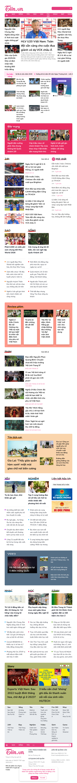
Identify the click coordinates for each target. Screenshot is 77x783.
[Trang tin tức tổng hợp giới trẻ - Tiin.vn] (14, 8)
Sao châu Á (11, 712)
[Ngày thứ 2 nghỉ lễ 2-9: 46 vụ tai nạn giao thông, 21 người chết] (65, 46)
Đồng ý (34, 778)
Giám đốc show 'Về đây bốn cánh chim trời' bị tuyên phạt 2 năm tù (15, 274)
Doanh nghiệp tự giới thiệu (55, 738)
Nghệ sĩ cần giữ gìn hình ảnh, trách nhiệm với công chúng (59, 147)
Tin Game (66, 728)
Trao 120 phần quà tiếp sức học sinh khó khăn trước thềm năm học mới (39, 634)
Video (43, 725)
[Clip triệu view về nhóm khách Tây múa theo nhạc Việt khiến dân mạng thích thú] (38, 135)
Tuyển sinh (44, 710)
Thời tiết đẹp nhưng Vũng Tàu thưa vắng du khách (39, 294)
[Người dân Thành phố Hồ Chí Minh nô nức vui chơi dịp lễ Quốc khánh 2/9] (34, 94)
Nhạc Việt (66, 710)
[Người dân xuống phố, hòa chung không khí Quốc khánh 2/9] (17, 135)
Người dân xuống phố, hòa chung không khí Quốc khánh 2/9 (15, 147)
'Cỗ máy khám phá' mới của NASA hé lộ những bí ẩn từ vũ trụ (62, 634)
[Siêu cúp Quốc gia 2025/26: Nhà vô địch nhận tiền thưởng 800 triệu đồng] (12, 49)
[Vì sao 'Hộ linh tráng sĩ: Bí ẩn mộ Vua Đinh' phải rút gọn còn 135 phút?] (14, 376)
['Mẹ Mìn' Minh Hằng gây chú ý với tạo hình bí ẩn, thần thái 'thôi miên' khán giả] (14, 411)
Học (35, 14)
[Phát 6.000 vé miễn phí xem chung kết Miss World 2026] (15, 239)
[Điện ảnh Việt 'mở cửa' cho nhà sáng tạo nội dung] (63, 313)
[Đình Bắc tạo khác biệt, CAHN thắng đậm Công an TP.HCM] (14, 193)
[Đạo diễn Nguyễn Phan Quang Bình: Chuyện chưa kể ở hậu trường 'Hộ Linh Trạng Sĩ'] (14, 361)
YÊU (7, 478)
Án (8, 732)
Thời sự (10, 730)
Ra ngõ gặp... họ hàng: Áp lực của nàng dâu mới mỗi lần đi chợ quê (15, 522)
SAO (7, 230)
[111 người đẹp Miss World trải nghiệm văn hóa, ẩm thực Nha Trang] (65, 23)
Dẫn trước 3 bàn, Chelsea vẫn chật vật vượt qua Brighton (61, 166)
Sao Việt (10, 710)
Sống (21, 14)
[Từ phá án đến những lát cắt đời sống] (30, 313)
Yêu (28, 14)
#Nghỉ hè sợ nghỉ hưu (33, 430)
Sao (13, 14)
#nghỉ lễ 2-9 (29, 173)
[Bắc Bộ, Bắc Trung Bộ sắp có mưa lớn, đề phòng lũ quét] (10, 81)
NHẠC (8, 590)
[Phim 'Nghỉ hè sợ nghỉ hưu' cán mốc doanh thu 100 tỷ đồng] (14, 425)
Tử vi (31, 732)
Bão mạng (14, 126)
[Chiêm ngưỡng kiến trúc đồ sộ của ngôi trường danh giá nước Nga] (34, 81)
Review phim (15, 306)
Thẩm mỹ (22, 730)
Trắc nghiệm (33, 730)
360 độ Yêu (33, 714)
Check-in (21, 714)
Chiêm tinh (33, 728)
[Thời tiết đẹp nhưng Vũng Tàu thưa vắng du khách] (10, 94)
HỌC (31, 590)
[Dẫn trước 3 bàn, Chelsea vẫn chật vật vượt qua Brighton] (14, 180)
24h (7, 159)
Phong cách (22, 712)
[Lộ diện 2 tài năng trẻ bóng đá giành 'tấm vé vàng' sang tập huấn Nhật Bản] (14, 205)
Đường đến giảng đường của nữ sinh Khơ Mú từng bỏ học (62, 461)
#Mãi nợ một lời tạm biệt (34, 404)
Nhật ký (32, 710)
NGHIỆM (33, 478)
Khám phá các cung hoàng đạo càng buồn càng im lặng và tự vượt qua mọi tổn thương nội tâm (39, 515)
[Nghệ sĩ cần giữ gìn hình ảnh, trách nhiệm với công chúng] (60, 135)
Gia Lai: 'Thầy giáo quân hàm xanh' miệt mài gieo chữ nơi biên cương (22, 464)
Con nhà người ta (43, 713)
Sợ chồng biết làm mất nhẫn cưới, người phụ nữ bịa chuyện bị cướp (16, 512)
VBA (20, 716)
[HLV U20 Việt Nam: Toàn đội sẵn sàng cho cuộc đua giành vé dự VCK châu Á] (38, 28)
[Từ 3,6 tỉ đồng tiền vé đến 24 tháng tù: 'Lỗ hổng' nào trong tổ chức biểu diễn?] (15, 599)
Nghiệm (71, 14)
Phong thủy (33, 734)
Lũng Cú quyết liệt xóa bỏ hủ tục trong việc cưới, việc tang (16, 542)
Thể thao (43, 734)
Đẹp (62, 14)
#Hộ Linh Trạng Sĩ (31, 368)
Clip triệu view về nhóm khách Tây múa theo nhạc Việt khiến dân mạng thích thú (38, 147)
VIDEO (12, 554)
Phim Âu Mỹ (55, 712)
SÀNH (55, 590)
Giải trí (43, 730)
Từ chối (42, 778)
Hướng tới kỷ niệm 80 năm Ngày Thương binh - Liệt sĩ (47, 74)
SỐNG (32, 230)
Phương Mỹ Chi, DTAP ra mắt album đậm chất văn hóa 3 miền (16, 654)
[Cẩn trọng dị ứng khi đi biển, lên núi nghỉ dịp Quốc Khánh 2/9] (38, 239)
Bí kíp (42, 716)
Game (65, 725)
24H (41, 14)
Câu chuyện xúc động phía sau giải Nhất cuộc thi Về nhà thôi (49, 693)
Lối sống (21, 710)
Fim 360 (48, 15)
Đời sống (43, 728)
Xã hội (43, 732)
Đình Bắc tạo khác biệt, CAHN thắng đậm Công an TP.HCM (61, 178)
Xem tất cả (45, 159)
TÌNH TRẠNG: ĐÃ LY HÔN (61, 485)
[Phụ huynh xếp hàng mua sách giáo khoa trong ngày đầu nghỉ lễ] (38, 599)
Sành (54, 725)
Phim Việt (55, 710)
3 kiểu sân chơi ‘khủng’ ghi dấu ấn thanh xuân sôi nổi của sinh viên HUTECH (19, 695)
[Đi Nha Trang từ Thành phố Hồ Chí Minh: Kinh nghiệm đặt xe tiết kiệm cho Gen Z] (62, 599)
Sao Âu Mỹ (11, 714)
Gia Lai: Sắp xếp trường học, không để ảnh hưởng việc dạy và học (61, 216)
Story (11, 666)
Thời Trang (22, 728)
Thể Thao (11, 728)
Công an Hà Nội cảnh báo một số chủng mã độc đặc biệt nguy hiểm (62, 624)
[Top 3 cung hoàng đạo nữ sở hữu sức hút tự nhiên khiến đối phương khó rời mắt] (38, 487)
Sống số (54, 732)
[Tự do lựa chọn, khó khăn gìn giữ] (15, 487)
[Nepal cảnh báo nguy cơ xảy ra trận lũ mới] (34, 108)
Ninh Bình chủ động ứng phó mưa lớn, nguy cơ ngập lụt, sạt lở (39, 264)
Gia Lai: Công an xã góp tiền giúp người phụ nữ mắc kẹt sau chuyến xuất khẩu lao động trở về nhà (62, 448)
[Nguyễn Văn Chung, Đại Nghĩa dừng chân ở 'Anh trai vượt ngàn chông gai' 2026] (12, 23)
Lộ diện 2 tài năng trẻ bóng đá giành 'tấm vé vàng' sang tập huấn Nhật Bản (61, 203)
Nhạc (55, 14)
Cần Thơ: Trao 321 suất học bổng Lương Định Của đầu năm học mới (39, 644)
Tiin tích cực (15, 437)
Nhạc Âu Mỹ (67, 716)
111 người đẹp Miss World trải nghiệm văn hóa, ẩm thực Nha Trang (16, 264)
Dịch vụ (54, 734)
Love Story (33, 712)
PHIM (8, 351)
